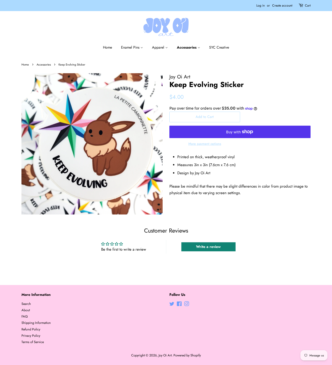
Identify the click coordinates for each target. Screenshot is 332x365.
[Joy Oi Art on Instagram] (186, 304)
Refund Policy (30, 329)
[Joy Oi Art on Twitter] (171, 304)
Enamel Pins (130, 47)
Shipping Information (36, 322)
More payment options (204, 143)
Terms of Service (32, 342)
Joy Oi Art (165, 355)
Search (26, 303)
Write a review (208, 246)
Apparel (158, 47)
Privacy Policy (30, 335)
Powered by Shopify (187, 355)
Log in (260, 5)
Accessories (187, 47)
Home (107, 47)
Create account (282, 5)
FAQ (24, 316)
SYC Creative (219, 47)
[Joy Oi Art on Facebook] (179, 304)
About (25, 310)
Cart (308, 5)
